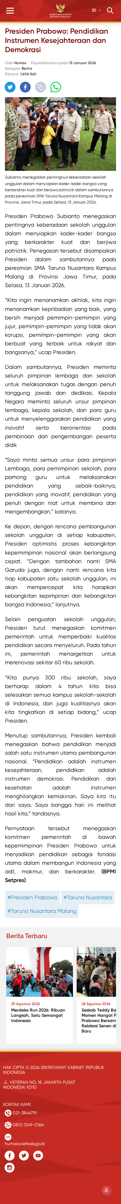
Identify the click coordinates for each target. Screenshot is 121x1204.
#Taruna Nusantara (88, 897)
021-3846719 (24, 1112)
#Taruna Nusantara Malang (41, 911)
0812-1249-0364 (27, 1124)
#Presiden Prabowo (32, 897)
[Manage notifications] (106, 1190)
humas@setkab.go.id (25, 1142)
